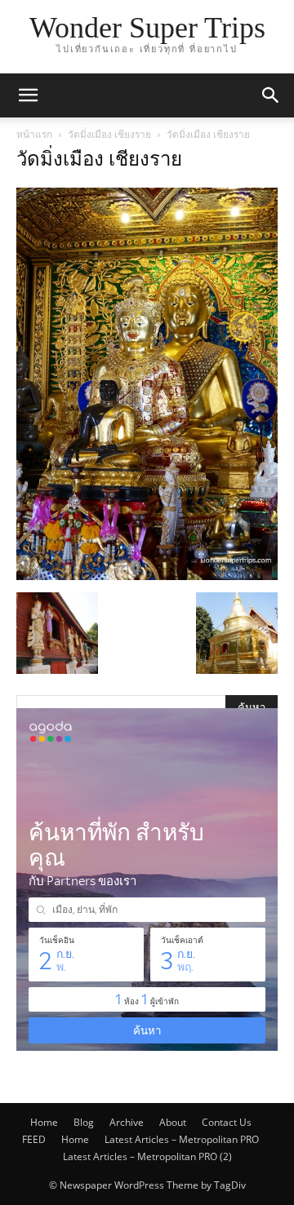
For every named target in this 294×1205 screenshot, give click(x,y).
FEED (34, 1139)
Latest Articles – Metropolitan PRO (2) (147, 1156)
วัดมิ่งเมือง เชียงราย (109, 134)
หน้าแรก (34, 134)
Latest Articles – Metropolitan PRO (182, 1139)
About (172, 1122)
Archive (126, 1122)
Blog (84, 1122)
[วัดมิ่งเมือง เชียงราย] (147, 576)
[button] (28, 95)
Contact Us (227, 1122)
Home (44, 1122)
